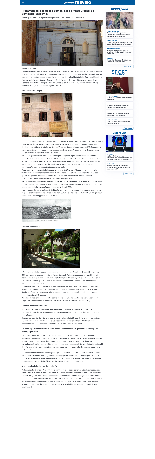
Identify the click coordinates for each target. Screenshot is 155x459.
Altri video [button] (128, 174)
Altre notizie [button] (128, 66)
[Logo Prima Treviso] (77, 2)
